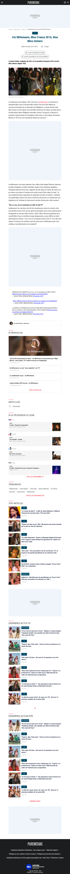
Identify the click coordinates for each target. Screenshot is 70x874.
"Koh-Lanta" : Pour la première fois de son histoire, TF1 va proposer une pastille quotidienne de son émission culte (39, 552)
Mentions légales (52, 850)
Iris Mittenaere (43, 102)
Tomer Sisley (33, 488)
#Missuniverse (22, 301)
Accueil (10, 29)
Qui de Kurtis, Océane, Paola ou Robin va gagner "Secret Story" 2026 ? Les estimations (41, 565)
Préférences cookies (57, 858)
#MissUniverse (17, 294)
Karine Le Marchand (44, 488)
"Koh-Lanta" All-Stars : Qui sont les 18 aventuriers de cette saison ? (39, 658)
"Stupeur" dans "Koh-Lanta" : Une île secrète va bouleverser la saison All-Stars (40, 645)
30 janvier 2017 (38, 296)
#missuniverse (52, 310)
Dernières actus (16, 29)
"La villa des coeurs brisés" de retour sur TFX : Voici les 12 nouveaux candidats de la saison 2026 (39, 698)
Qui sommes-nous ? (39, 850)
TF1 (13, 419)
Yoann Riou (12, 492)
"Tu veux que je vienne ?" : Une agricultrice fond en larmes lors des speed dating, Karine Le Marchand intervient (41, 685)
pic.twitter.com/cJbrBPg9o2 (47, 301)
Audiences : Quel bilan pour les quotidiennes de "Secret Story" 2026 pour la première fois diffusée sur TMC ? (40, 578)
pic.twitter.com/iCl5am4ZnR (38, 294)
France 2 (14, 434)
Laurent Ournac (21, 492)
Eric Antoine (54, 488)
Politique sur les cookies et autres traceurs (22, 854)
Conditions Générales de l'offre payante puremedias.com (23, 858)
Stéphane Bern (31, 492)
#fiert (15, 301)
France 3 (14, 448)
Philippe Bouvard (13, 488)
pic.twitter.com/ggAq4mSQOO (22, 312)
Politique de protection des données (48, 854)
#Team (35, 301)
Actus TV (24, 29)
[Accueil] (33, 2)
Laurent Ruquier (24, 488)
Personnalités (16, 406)
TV (10, 406)
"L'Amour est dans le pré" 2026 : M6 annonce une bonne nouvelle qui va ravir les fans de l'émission (41, 525)
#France (25, 294)
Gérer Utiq (46, 858)
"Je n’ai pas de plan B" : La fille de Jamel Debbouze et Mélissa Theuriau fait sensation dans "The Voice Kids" (40, 512)
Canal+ (13, 463)
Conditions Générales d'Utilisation (21, 850)
